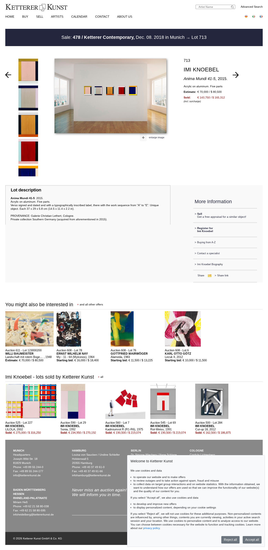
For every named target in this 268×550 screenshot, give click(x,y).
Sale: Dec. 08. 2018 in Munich (123, 37)
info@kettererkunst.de (27, 475)
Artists (57, 16)
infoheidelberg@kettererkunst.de (33, 514)
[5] (8, 75)
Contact (102, 16)
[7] (236, 75)
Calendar (79, 16)
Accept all (252, 539)
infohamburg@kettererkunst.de (91, 475)
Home (9, 16)
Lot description (26, 190)
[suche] (233, 6)
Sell (39, 16)
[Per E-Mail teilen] (208, 275)
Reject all (230, 539)
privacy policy (151, 528)
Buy (25, 16)
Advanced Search (252, 6)
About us (124, 16)
